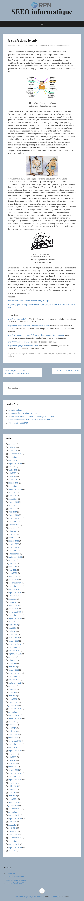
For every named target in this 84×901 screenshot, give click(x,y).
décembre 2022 (14, 518)
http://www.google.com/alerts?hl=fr (23, 345)
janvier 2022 (13, 544)
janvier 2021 (13, 579)
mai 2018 (12, 663)
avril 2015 (12, 763)
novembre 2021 (14, 550)
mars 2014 (12, 799)
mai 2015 (12, 760)
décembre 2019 (14, 612)
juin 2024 (12, 495)
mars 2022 (12, 537)
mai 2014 (12, 792)
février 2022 (13, 541)
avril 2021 (12, 570)
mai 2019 (12, 631)
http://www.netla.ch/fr (17, 319)
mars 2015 (12, 767)
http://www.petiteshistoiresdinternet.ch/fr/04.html (29, 326)
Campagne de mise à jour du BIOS (22, 413)
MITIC (54, 353)
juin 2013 (12, 821)
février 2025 (13, 483)
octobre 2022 (13, 525)
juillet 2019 (13, 625)
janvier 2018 (13, 670)
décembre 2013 (14, 809)
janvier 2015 (13, 770)
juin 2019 (12, 628)
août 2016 (12, 721)
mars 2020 (12, 602)
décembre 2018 (14, 644)
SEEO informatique (42, 11)
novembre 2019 (14, 615)
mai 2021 (12, 566)
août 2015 (12, 754)
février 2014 (13, 802)
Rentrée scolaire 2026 (17, 410)
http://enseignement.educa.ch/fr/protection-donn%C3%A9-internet (36, 335)
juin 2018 (12, 660)
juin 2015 (12, 757)
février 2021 (13, 576)
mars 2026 (12, 450)
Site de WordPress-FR (15, 883)
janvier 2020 (13, 608)
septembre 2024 (15, 489)
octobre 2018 (13, 650)
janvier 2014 (13, 805)
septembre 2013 (15, 818)
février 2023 (13, 515)
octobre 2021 (13, 554)
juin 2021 (12, 563)
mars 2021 (12, 573)
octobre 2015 (13, 747)
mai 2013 (12, 825)
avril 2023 (12, 512)
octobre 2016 (13, 715)
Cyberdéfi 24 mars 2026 (18, 423)
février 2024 (13, 502)
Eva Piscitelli (29, 45)
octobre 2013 (13, 815)
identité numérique (43, 353)
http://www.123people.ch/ (18, 342)
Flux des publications (15, 876)
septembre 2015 (15, 750)
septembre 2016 (15, 718)
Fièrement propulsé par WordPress (28, 896)
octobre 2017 (13, 679)
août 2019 (12, 621)
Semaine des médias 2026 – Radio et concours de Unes (30, 419)
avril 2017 (12, 696)
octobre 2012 (13, 844)
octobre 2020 (13, 589)
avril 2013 (12, 828)
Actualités (42, 45)
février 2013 (13, 834)
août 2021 (12, 560)
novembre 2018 (14, 647)
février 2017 (13, 702)
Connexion (10, 873)
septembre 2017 (15, 683)
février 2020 (13, 605)
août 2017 (12, 686)
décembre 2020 (14, 583)
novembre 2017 (14, 676)
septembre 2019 (15, 618)
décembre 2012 (14, 838)
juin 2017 (12, 689)
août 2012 (12, 850)
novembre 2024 (14, 486)
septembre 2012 (15, 847)
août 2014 (12, 783)
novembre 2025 (14, 457)
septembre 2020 (15, 592)
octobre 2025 (13, 460)
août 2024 (12, 492)
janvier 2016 (13, 738)
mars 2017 (12, 699)
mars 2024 (12, 499)
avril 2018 (12, 667)
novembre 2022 (14, 521)
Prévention (62, 353)
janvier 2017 (13, 705)
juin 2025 (12, 473)
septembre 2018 (15, 654)
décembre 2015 (14, 741)
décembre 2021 (14, 547)
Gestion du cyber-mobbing (67, 371)
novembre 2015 (14, 744)
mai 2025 (12, 476)
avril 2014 (12, 796)
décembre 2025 (14, 454)
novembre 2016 (14, 712)
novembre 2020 (14, 586)
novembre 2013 (14, 812)
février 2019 (13, 637)
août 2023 (12, 505)
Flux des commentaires (16, 880)
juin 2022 (12, 531)
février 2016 (13, 734)
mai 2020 (12, 599)
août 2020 (12, 596)
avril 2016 (12, 731)
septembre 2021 (15, 557)
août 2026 (12, 444)
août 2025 (12, 466)
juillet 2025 (13, 470)
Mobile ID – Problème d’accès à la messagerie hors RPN (31, 416)
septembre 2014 (15, 779)
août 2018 (12, 657)
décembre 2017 (14, 673)
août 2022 (12, 528)
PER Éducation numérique (59, 45)
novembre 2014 (14, 776)
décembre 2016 (14, 708)
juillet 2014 (13, 786)
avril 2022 (12, 534)
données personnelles (25, 353)
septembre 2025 (15, 463)
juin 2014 (12, 789)
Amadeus (53, 896)
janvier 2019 (13, 641)
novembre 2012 (14, 841)
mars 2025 (12, 479)
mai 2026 (12, 447)
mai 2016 (12, 728)
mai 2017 (12, 692)
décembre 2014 (14, 773)
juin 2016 (12, 725)
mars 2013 (12, 831)
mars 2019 (12, 634)
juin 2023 (12, 508)
